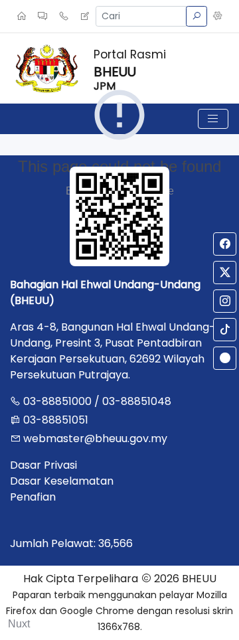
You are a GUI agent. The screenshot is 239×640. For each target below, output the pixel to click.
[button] (217, 16)
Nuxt (19, 623)
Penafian (33, 497)
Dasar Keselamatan (62, 481)
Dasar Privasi (43, 465)
